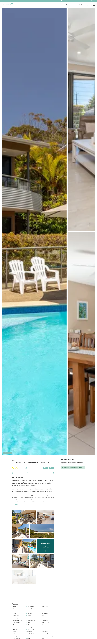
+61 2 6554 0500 (86, 0)
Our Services (82, 4)
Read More (15, 504)
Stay (63, 4)
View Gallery (8, 452)
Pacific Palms (5, 0)
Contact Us (74, 4)
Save (46, 467)
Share (52, 467)
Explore (67, 4)
